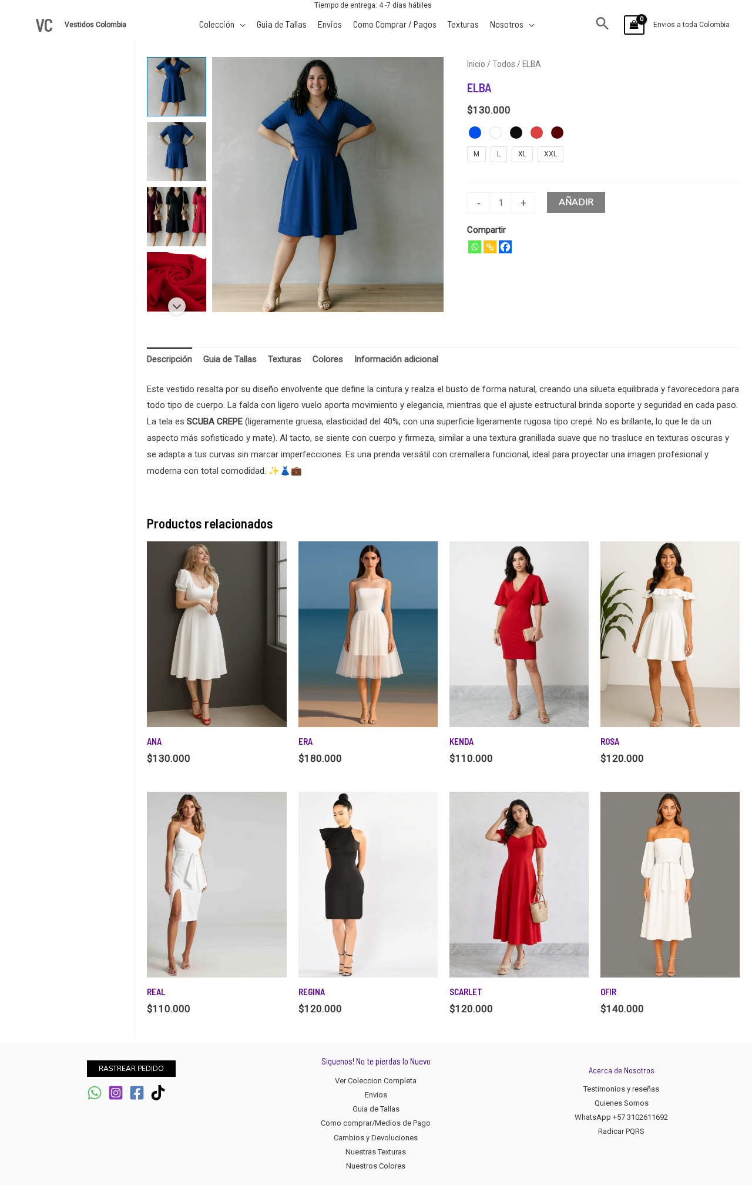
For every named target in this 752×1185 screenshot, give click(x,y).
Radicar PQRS (621, 1131)
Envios (376, 1094)
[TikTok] (158, 1093)
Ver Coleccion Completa (376, 1080)
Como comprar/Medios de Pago (376, 1123)
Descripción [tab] (169, 359)
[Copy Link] (490, 246)
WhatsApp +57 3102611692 (621, 1117)
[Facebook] (505, 246)
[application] (240, 23)
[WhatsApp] (95, 1093)
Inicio (476, 64)
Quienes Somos (622, 1103)
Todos (503, 64)
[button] (602, 25)
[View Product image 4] (176, 281)
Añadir (576, 202)
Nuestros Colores (375, 1165)
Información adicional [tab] (396, 359)
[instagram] (116, 1093)
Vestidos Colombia (96, 25)
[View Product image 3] (176, 216)
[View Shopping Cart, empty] (634, 25)
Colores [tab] (328, 359)
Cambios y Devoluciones (376, 1137)
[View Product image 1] (176, 86)
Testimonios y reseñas (621, 1088)
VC (44, 24)
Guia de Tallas (376, 1108)
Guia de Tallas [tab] (230, 359)
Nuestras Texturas (375, 1151)
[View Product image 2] (176, 152)
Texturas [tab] (284, 359)
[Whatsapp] (474, 246)
